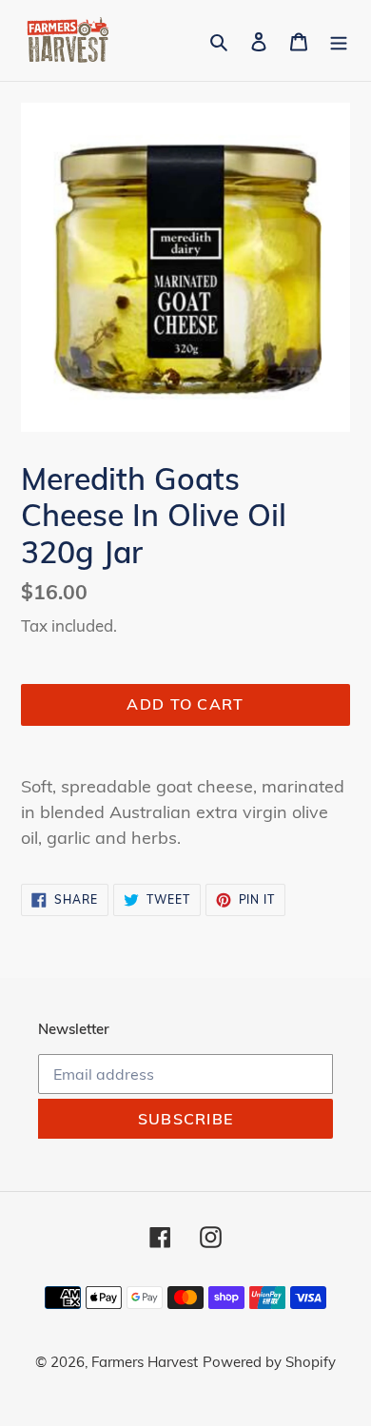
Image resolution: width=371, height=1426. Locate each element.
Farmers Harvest (144, 1362)
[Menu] (339, 40)
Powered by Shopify (269, 1362)
